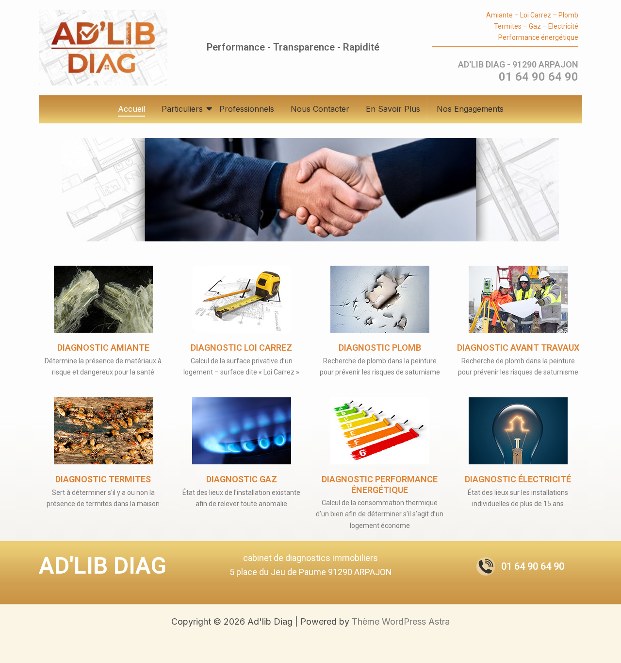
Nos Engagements (470, 109)
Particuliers (182, 109)
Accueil (131, 109)
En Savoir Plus (393, 109)
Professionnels (246, 109)
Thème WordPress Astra (401, 621)
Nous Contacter (320, 109)
